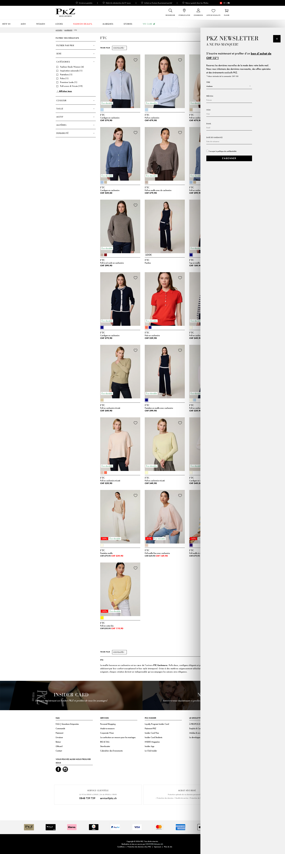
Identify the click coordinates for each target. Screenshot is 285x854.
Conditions (121, 847)
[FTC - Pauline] (165, 226)
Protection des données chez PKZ (139, 847)
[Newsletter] (277, 38)
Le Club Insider (151, 750)
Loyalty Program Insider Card (157, 724)
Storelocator (105, 746)
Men (23, 24)
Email (208, 123)
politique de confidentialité (226, 151)
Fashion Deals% (82, 24)
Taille (59, 108)
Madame (209, 86)
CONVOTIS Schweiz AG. (154, 844)
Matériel (61, 125)
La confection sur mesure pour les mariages (118, 737)
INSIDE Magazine (152, 741)
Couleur (61, 100)
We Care (147, 24)
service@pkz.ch (108, 798)
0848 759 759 (87, 798)
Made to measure (107, 728)
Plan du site (168, 847)
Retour (58, 741)
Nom (208, 110)
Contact (59, 750)
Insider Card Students (153, 737)
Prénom (209, 96)
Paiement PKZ (150, 728)
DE (224, 3)
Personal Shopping (107, 724)
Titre (208, 82)
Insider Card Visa (152, 733)
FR (229, 3)
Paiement (59, 733)
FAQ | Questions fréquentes (67, 724)
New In (6, 24)
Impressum (157, 847)
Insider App (149, 746)
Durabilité (62, 133)
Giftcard (59, 746)
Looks (59, 24)
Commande (60, 728)
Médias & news (195, 733)
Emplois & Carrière (197, 728)
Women (40, 24)
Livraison (59, 737)
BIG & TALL (105, 741)
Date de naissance (214, 137)
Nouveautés (118, 48)
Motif (59, 116)
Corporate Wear (107, 733)
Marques (108, 24)
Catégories (63, 61)
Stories (128, 24)
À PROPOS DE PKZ (197, 724)
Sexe (59, 53)
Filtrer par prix (65, 45)
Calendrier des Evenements (111, 750)
